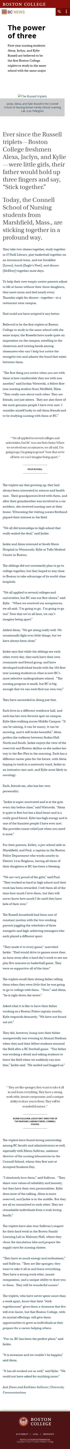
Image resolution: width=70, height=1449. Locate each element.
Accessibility (22, 1434)
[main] (35, 718)
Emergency (48, 1434)
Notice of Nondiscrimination (35, 1439)
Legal (35, 1434)
